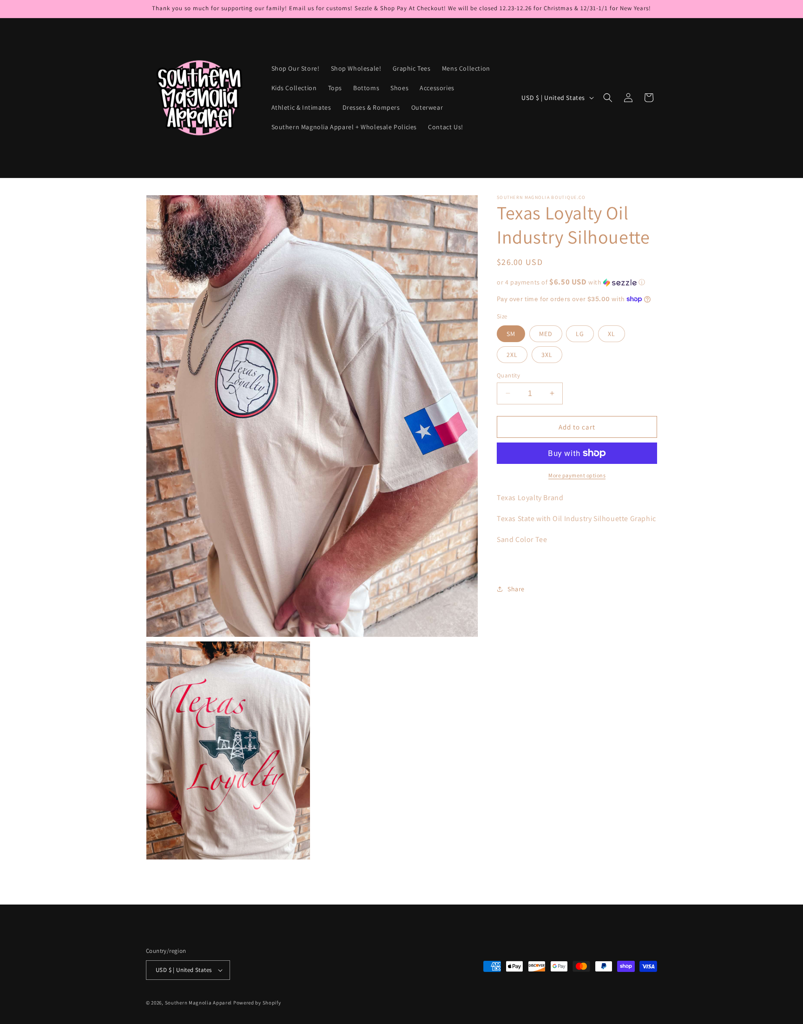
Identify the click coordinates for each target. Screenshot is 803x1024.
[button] (608, 97)
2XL (512, 354)
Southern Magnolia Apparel (198, 1002)
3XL (547, 354)
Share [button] (516, 588)
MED (546, 333)
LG (580, 333)
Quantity (508, 375)
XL (611, 333)
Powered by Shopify (257, 1002)
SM (511, 333)
